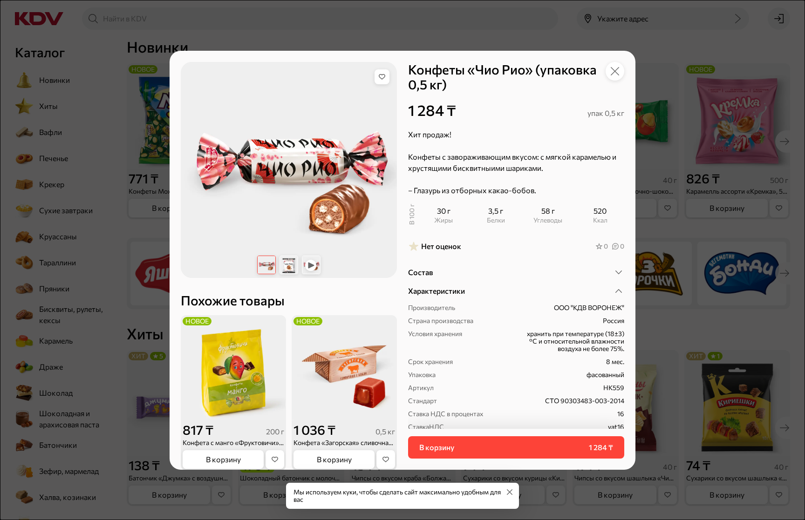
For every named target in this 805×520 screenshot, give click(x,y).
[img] (382, 76)
